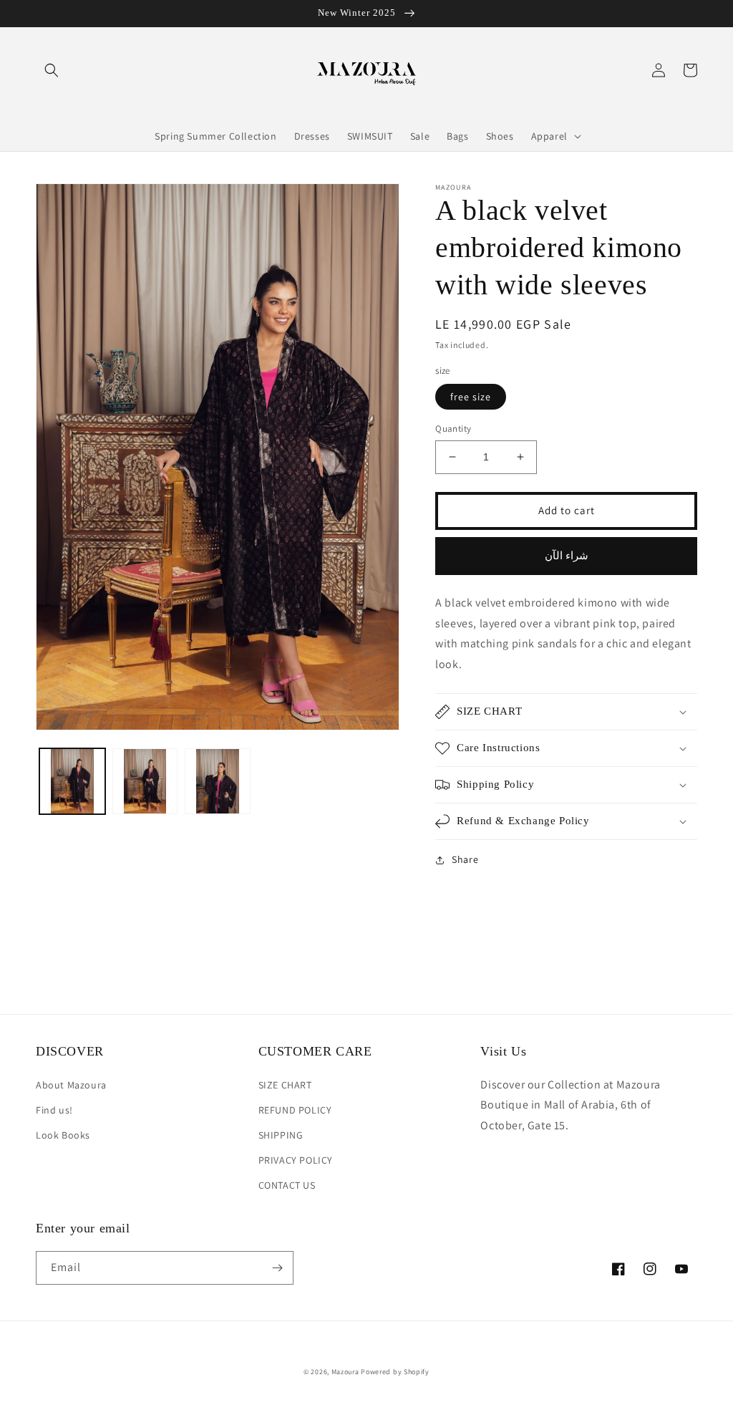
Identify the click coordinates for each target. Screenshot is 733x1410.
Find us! (54, 1110)
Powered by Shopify (395, 1371)
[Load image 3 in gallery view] (218, 781)
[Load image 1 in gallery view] (72, 781)
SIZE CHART (285, 1084)
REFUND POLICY (295, 1110)
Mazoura (345, 1371)
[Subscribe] (277, 1268)
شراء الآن (566, 555)
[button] (51, 70)
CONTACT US (287, 1185)
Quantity (453, 428)
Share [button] (465, 859)
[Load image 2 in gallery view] (145, 781)
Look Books (63, 1135)
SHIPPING (281, 1135)
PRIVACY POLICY (295, 1160)
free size (470, 396)
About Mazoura (71, 1084)
